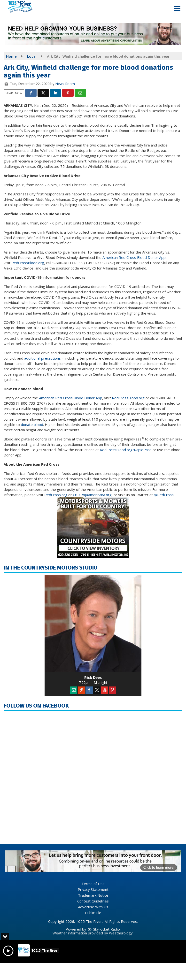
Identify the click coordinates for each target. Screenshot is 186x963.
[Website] (81, 690)
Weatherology (121, 933)
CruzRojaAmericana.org (92, 494)
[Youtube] (104, 690)
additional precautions (43, 358)
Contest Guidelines (93, 901)
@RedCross (164, 494)
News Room (65, 83)
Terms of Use (93, 883)
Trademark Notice (93, 895)
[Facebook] (89, 690)
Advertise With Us (93, 906)
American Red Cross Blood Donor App (134, 257)
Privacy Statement (93, 889)
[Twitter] (97, 690)
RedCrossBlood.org (27, 262)
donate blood (32, 424)
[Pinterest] (112, 690)
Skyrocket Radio (106, 929)
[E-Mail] (73, 690)
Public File (93, 912)
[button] (176, 9)
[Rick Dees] (93, 623)
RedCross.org (55, 494)
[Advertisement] (93, 34)
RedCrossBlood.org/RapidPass (126, 449)
